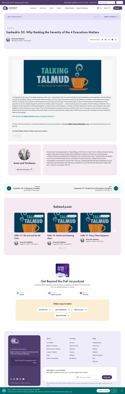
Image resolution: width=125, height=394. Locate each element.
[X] (109, 39)
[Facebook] (112, 39)
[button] (34, 8)
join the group (76, 124)
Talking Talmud (10, 28)
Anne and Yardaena (18, 39)
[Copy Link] (102, 39)
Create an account (103, 390)
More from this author (23, 169)
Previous (10, 230)
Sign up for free (19, 2)
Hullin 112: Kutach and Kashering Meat (60, 237)
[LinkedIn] (105, 39)
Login (26, 2)
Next (115, 230)
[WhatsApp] (115, 39)
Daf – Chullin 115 (71, 2)
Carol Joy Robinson (23, 353)
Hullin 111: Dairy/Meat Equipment (94, 235)
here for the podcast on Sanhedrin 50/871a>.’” (35, 116)
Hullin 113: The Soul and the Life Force (27, 237)
